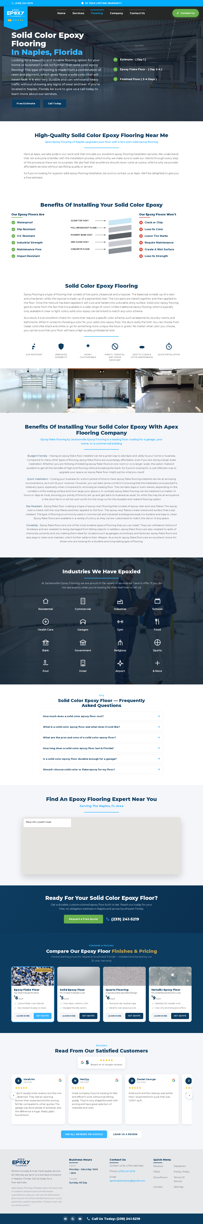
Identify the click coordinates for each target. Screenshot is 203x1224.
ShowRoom (160, 1177)
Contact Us (137, 13)
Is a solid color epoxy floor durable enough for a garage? (80, 758)
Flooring (97, 13)
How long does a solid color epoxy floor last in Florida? (78, 748)
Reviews (158, 1166)
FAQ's (156, 1171)
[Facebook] (65, 1218)
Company (116, 13)
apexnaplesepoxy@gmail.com (127, 1180)
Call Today (54, 103)
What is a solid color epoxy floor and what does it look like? (81, 726)
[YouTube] (80, 1218)
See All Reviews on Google (84, 1134)
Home (61, 13)
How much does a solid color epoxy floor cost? (73, 716)
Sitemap (178, 1186)
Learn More (23, 1016)
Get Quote (42, 1016)
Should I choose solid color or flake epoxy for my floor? (79, 769)
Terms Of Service (179, 1179)
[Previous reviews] (13, 1095)
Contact (157, 1186)
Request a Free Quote (83, 919)
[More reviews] (189, 1095)
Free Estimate (26, 103)
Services (78, 13)
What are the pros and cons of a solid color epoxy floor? (79, 737)
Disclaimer (180, 1166)
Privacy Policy (182, 1171)
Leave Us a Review (125, 1134)
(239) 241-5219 (24, 3)
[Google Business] (72, 1218)
